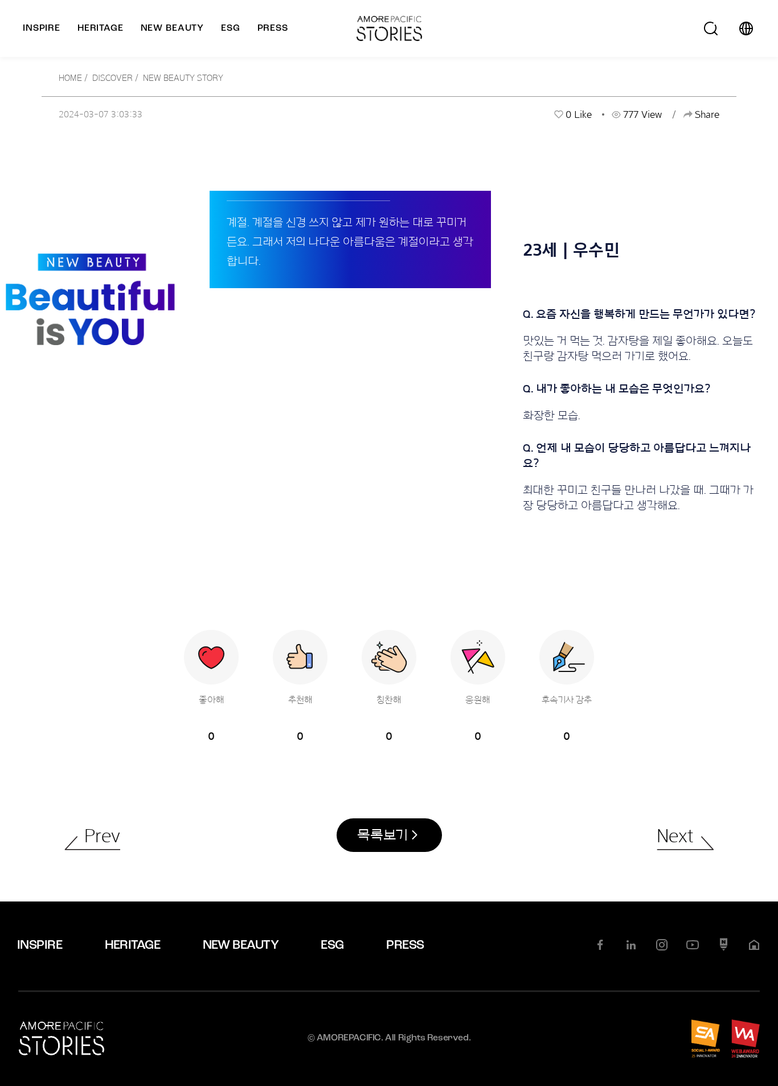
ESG (332, 945)
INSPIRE (39, 945)
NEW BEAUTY (241, 945)
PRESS (405, 945)
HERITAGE (133, 945)
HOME (70, 78)
